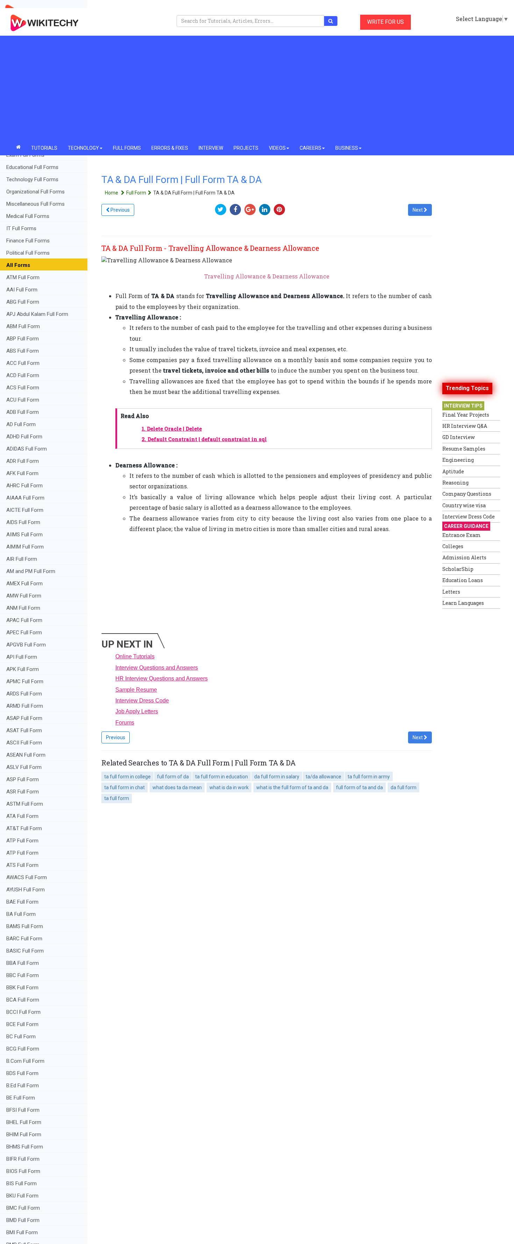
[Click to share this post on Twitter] (222, 209)
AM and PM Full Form (30, 571)
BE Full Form (20, 1098)
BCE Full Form (22, 1024)
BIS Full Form (21, 1183)
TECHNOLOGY (83, 148)
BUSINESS (346, 148)
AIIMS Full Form (24, 534)
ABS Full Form (22, 351)
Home (112, 193)
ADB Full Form (23, 412)
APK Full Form (22, 669)
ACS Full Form (22, 387)
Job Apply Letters (136, 711)
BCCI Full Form (23, 1012)
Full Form (136, 193)
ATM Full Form (23, 277)
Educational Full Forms (32, 167)
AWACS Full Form (26, 877)
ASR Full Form (22, 792)
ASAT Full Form (24, 730)
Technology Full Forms (32, 179)
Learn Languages (463, 603)
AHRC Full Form (24, 485)
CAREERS (310, 148)
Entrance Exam (461, 535)
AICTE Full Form (24, 510)
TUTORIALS (44, 148)
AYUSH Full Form (25, 889)
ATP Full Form (22, 840)
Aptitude (453, 471)
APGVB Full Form (26, 645)
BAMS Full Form (24, 926)
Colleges (452, 546)
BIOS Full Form (23, 1171)
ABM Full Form (23, 326)
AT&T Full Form (24, 828)
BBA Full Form (22, 963)
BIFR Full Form (23, 1159)
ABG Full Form (22, 302)
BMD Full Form (23, 1220)
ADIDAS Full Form (26, 449)
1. (172, 428)
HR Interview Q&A (464, 426)
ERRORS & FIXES (169, 148)
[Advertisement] (257, 88)
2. (204, 439)
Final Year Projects (465, 414)
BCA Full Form (22, 1000)
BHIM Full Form (23, 1134)
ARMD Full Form (25, 706)
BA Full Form (21, 914)
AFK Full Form (22, 473)
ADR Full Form (22, 461)
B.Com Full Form (25, 1061)
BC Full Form (21, 1036)
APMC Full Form (24, 681)
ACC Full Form (23, 363)
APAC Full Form (24, 620)
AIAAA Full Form (25, 498)
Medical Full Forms (27, 216)
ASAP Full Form (24, 718)
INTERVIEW (211, 148)
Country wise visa (464, 505)
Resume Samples (463, 448)
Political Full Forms (28, 253)
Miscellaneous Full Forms (35, 204)
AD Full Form (21, 424)
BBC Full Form (22, 975)
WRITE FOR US (385, 22)
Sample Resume (136, 690)
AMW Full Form (23, 596)
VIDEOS (277, 148)
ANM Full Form (23, 608)
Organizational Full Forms (35, 192)
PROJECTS (246, 148)
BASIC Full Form (25, 951)
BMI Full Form (22, 1232)
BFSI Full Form (23, 1110)
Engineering (458, 460)
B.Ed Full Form (23, 1085)
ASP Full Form (22, 779)
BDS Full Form (22, 1073)
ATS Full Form (22, 865)
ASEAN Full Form (25, 755)
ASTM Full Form (24, 804)
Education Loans (462, 580)
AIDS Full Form (23, 522)
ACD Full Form (22, 375)
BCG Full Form (22, 1049)
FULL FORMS (127, 148)
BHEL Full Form (24, 1122)
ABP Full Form (22, 338)
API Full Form (21, 657)
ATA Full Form (22, 816)
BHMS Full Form (24, 1147)
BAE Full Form (22, 902)
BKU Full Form (22, 1196)
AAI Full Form (21, 290)
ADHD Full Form (24, 436)
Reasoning (455, 482)
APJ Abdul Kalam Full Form (37, 314)
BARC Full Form (24, 938)
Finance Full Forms (28, 241)
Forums (124, 723)
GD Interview (458, 437)
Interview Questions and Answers (156, 668)
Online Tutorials (135, 656)
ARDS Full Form (24, 694)
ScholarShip (457, 569)
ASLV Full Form (24, 767)
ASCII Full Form (24, 743)
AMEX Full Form (24, 583)
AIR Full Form (21, 559)
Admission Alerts (464, 557)
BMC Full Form (23, 1208)
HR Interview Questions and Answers (161, 678)
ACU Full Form (22, 400)
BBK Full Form (22, 987)
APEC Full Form (24, 632)
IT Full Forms (21, 228)
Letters (451, 591)
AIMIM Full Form (25, 547)
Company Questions (466, 493)
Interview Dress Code (142, 701)
